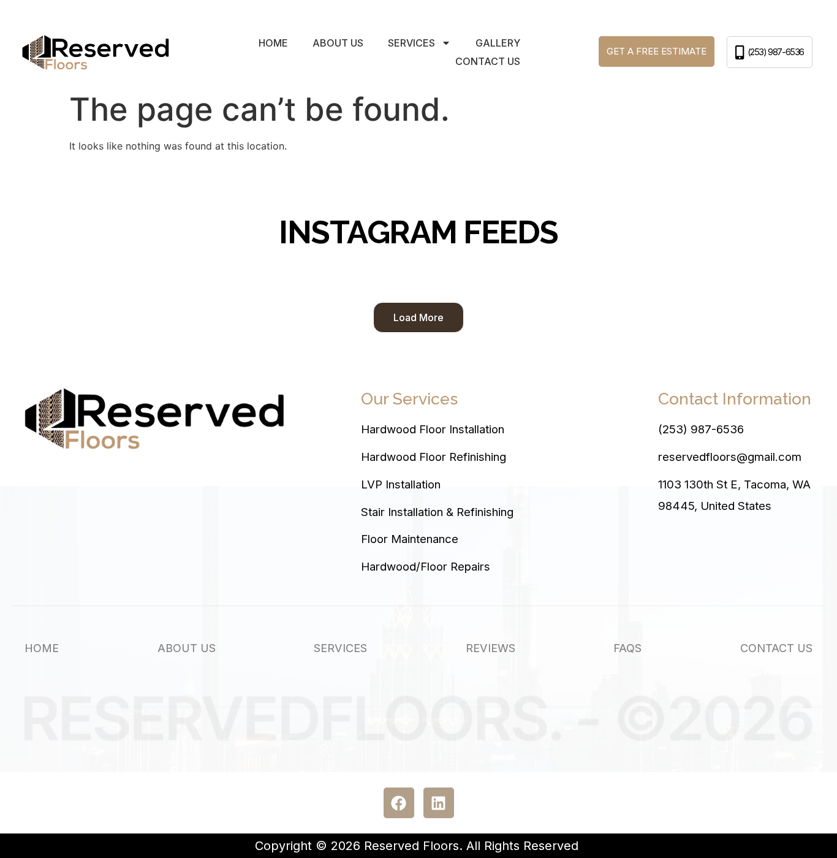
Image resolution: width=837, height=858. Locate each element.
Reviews (490, 648)
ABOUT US (337, 43)
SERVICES (411, 43)
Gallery (497, 43)
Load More (418, 317)
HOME (273, 43)
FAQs (627, 648)
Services (340, 648)
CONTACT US (487, 61)
